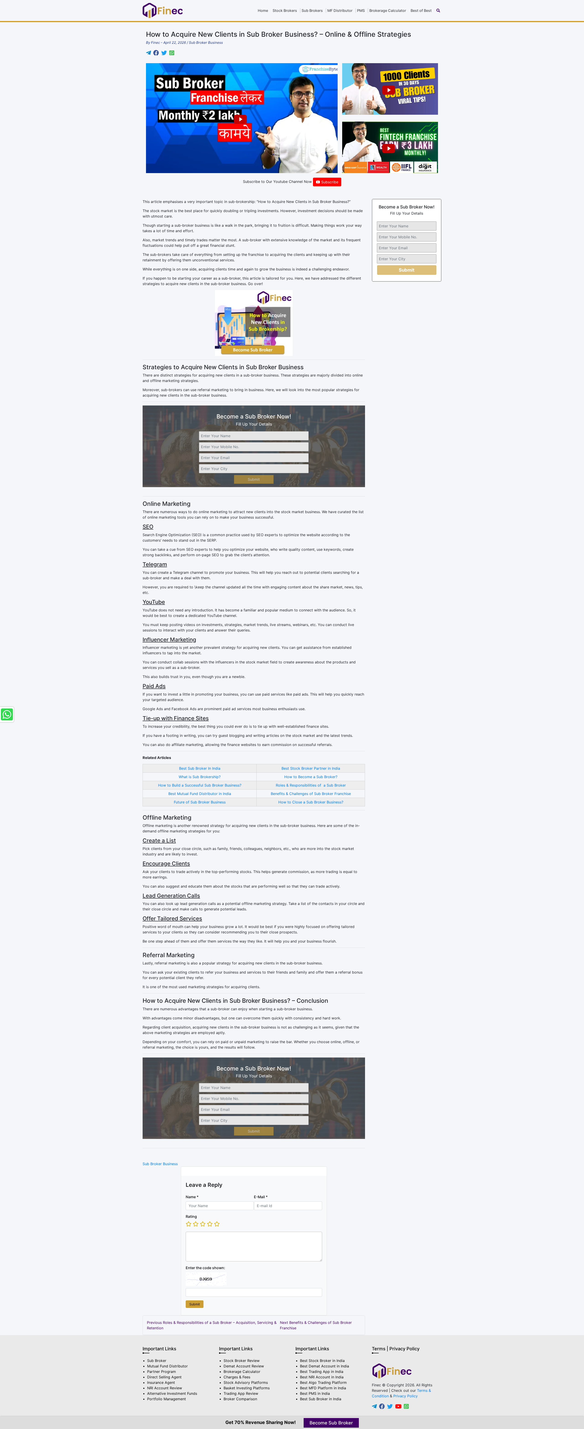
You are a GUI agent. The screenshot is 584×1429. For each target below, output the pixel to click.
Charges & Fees (237, 1377)
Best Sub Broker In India (199, 768)
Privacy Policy (405, 1396)
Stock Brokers (285, 10)
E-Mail (261, 1197)
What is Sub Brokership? (200, 776)
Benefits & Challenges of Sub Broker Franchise (311, 793)
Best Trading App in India (321, 1371)
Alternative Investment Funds (172, 1393)
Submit (254, 479)
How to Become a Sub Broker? (310, 776)
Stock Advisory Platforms (246, 1382)
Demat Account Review (244, 1366)
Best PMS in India (315, 1393)
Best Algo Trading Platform (323, 1382)
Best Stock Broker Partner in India (311, 768)
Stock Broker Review (242, 1360)
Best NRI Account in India (322, 1377)
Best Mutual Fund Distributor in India (199, 793)
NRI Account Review (164, 1388)
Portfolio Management (166, 1399)
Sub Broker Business (160, 1163)
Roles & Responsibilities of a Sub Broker (311, 785)
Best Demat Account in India (324, 1366)
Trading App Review (241, 1393)
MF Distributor (339, 10)
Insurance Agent (161, 1382)
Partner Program (161, 1371)
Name (192, 1197)
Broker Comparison (240, 1399)
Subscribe (329, 182)
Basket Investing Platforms (247, 1388)
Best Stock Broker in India (322, 1360)
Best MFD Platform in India (323, 1388)
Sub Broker (156, 1360)
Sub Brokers (312, 10)
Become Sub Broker (331, 1423)
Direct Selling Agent (164, 1377)
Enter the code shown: (205, 1267)
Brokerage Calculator (387, 10)
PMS (361, 10)
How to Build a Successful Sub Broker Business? (199, 785)
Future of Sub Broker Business (200, 802)
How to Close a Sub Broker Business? (310, 802)
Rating (191, 1216)
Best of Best (421, 10)
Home (263, 10)
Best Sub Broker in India (320, 1399)
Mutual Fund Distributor (167, 1366)
